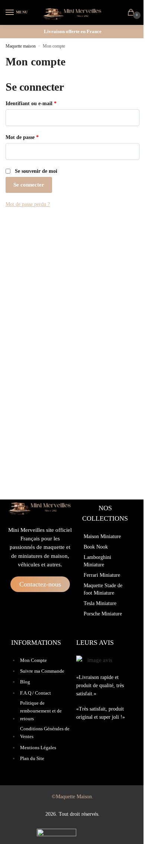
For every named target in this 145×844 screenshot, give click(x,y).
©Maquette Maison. (72, 796)
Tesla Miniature (100, 603)
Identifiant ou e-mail (44, 103)
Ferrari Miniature (102, 575)
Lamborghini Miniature (97, 560)
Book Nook (96, 547)
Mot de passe (35, 136)
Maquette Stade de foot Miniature (103, 589)
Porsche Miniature (103, 614)
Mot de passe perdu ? (28, 204)
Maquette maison (21, 46)
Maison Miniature (102, 536)
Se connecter (28, 185)
